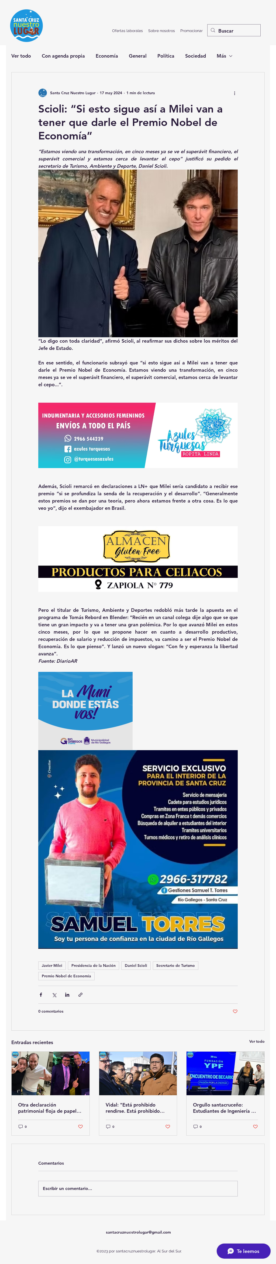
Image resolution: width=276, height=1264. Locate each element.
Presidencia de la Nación (93, 965)
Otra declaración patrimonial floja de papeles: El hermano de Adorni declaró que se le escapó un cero (50, 1108)
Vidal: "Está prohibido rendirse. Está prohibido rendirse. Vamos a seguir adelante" (133, 1108)
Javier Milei (52, 965)
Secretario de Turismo (175, 965)
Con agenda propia (63, 56)
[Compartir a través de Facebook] (40, 994)
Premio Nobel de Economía (66, 976)
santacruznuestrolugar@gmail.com (138, 1232)
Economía (107, 56)
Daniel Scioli (136, 965)
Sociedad (195, 56)
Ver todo (21, 56)
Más (221, 56)
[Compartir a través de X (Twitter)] (54, 994)
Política (165, 56)
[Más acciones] (234, 93)
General (138, 56)
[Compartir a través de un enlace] (80, 994)
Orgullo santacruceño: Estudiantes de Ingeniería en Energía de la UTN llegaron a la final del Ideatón (225, 1108)
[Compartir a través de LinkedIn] (67, 994)
